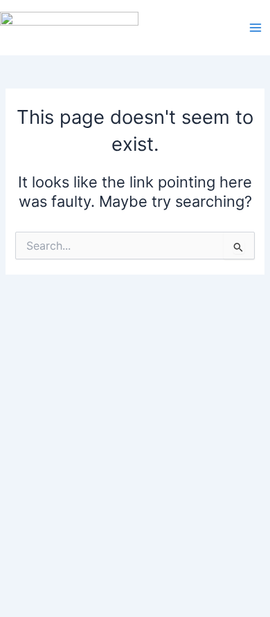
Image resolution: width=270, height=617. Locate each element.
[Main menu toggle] (255, 27)
